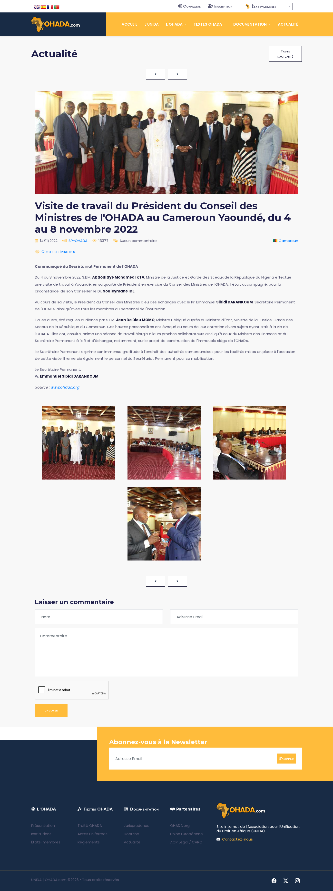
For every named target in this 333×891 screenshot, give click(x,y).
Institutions (41, 833)
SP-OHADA (78, 240)
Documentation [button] (250, 24)
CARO (197, 842)
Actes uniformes (93, 833)
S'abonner (286, 758)
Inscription (223, 6)
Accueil (129, 24)
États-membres (45, 842)
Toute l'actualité (285, 54)
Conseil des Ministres (58, 251)
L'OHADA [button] (175, 24)
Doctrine (131, 833)
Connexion (192, 6)
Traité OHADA (90, 825)
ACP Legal (179, 842)
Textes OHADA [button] (208, 24)
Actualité (288, 24)
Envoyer (51, 710)
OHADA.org (180, 825)
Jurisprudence (136, 825)
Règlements (89, 842)
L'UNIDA (152, 24)
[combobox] (268, 6)
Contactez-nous (237, 839)
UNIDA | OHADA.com (49, 879)
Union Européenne (186, 833)
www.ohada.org (64, 387)
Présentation (43, 825)
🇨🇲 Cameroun (285, 240)
